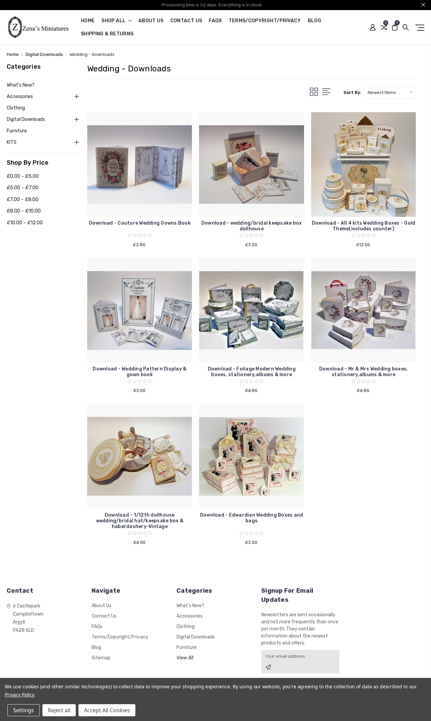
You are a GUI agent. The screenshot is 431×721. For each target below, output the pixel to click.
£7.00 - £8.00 (22, 199)
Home (88, 21)
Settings (23, 710)
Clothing (16, 108)
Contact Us (186, 21)
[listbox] (390, 92)
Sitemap (101, 658)
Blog (314, 21)
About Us (151, 21)
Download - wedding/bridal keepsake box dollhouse (251, 226)
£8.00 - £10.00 (24, 211)
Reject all (59, 710)
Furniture (17, 131)
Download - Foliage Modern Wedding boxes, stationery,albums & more (252, 372)
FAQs (215, 21)
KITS (11, 142)
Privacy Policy (19, 694)
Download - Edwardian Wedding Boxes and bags (251, 518)
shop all (114, 21)
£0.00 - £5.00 (23, 176)
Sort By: (352, 92)
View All (184, 658)
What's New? (21, 85)
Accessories (20, 96)
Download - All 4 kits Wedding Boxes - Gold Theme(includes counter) (364, 226)
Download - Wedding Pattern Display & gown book (140, 372)
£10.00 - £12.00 (25, 223)
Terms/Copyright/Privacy (265, 21)
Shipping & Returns (107, 34)
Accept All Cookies (107, 710)
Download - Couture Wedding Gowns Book (140, 223)
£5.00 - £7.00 (22, 188)
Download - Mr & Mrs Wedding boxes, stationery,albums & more (363, 372)
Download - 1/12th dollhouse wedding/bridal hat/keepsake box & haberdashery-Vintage (140, 520)
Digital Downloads (26, 119)
